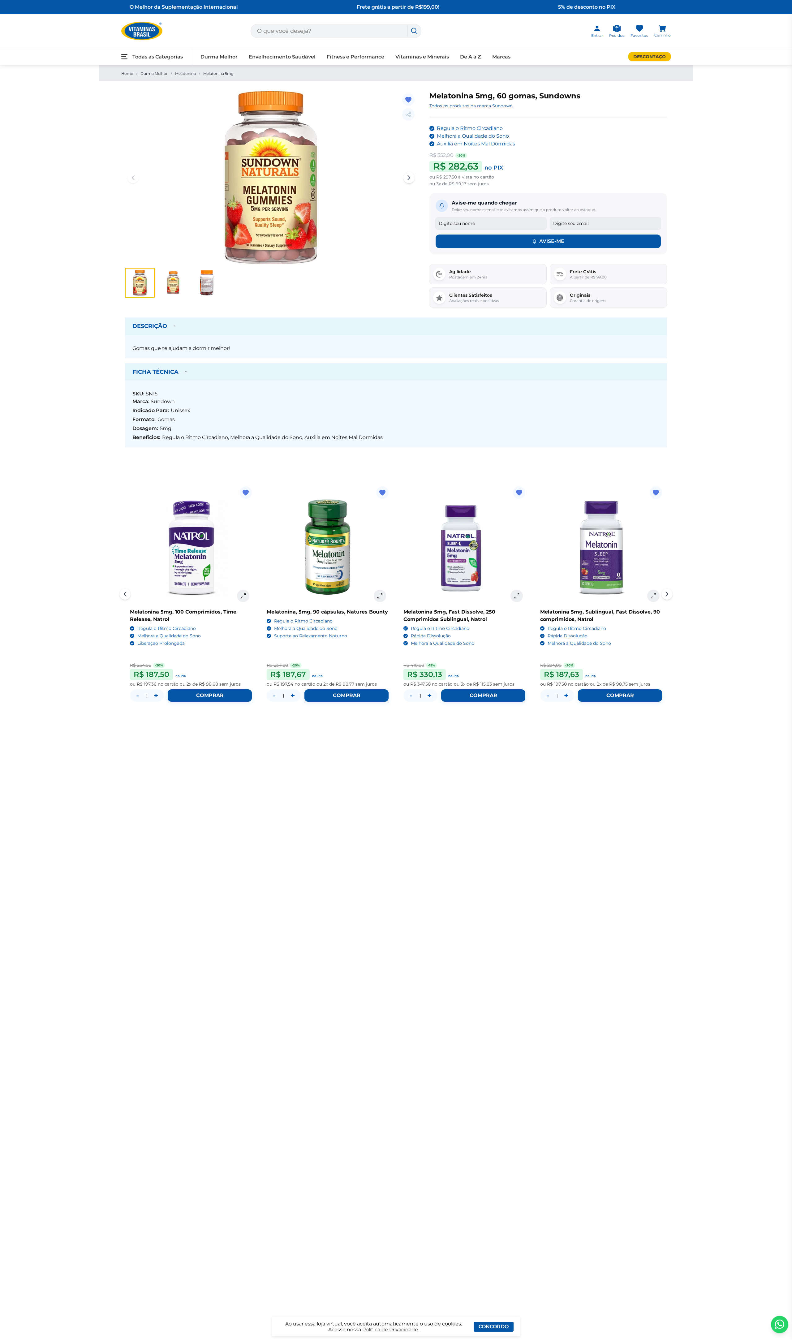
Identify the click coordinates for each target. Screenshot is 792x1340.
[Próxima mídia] (409, 177)
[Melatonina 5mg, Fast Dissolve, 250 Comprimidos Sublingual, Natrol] (464, 547)
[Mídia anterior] (133, 177)
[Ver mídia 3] (207, 283)
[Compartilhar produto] (408, 114)
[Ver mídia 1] (140, 283)
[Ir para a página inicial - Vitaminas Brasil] (141, 31)
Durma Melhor (154, 73)
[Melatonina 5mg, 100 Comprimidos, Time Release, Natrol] (191, 547)
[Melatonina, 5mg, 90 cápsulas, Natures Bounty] (328, 547)
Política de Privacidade (390, 1330)
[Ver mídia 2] (173, 283)
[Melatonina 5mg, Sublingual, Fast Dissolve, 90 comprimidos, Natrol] (601, 547)
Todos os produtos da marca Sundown (471, 106)
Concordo (494, 1326)
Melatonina (185, 73)
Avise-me (551, 241)
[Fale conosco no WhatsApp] (779, 1324)
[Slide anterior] (125, 594)
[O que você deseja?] (414, 31)
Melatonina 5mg (218, 73)
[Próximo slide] (667, 594)
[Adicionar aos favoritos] (408, 99)
